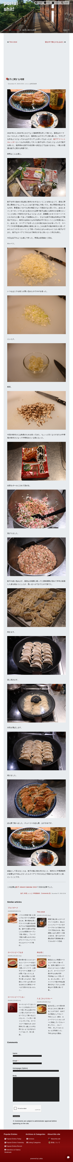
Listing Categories (34, 1142)
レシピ (30, 893)
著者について (55, 1142)
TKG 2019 (13, 42)
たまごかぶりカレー (44, 998)
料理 (25, 893)
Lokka (41, 1158)
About (48, 2)
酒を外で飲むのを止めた (54, 42)
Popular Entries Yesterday (15, 1142)
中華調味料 (36, 893)
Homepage (17, 1068)
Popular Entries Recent (14, 1146)
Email (15, 1061)
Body (15, 1076)
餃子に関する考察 (15, 79)
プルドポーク (13, 908)
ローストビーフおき (15, 952)
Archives (57, 2)
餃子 (22, 893)
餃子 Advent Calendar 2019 (26, 887)
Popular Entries (10, 1134)
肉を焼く (40, 952)
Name (15, 1053)
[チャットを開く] (68, 1157)
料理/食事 (34, 83)
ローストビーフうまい (16, 997)
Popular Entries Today (13, 1139)
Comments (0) (46, 893)
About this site (55, 1139)
